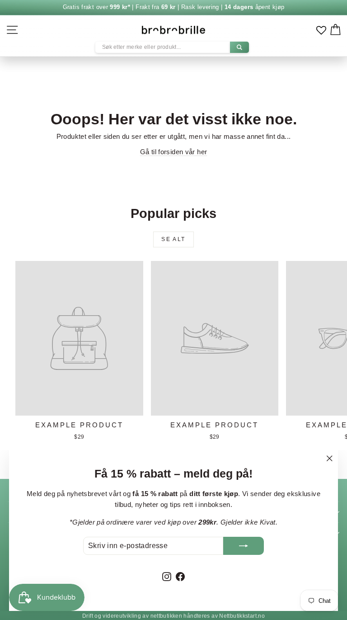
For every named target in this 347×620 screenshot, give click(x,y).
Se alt (173, 239)
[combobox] (172, 47)
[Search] (239, 47)
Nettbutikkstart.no (242, 616)
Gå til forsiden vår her (173, 152)
